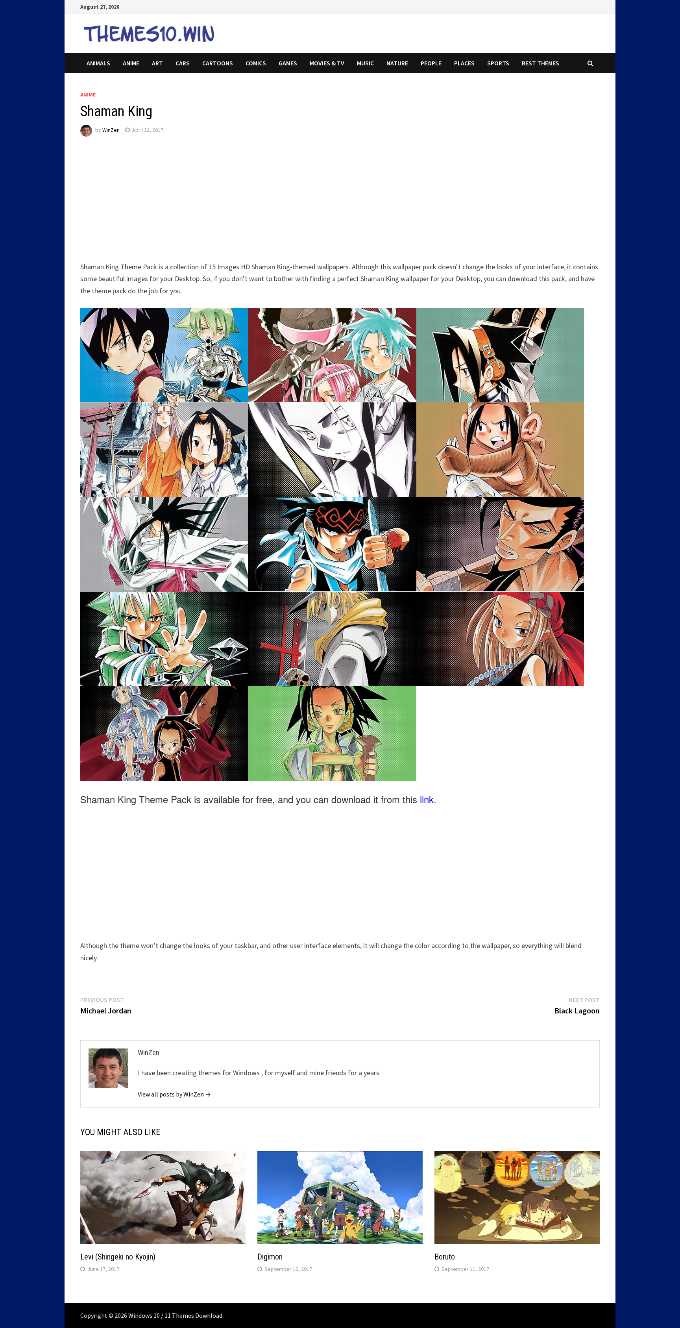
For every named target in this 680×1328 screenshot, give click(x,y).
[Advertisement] (316, 206)
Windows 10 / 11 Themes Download (175, 1315)
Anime (131, 63)
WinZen (111, 129)
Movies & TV (327, 63)
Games (288, 63)
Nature (397, 63)
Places (464, 63)
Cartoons (217, 63)
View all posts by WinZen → (174, 1094)
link (427, 799)
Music (365, 63)
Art (157, 63)
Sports (498, 63)
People (431, 63)
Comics (256, 63)
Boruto (444, 1256)
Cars (183, 63)
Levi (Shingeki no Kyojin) (117, 1256)
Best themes (540, 63)
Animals (98, 63)
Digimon (270, 1256)
